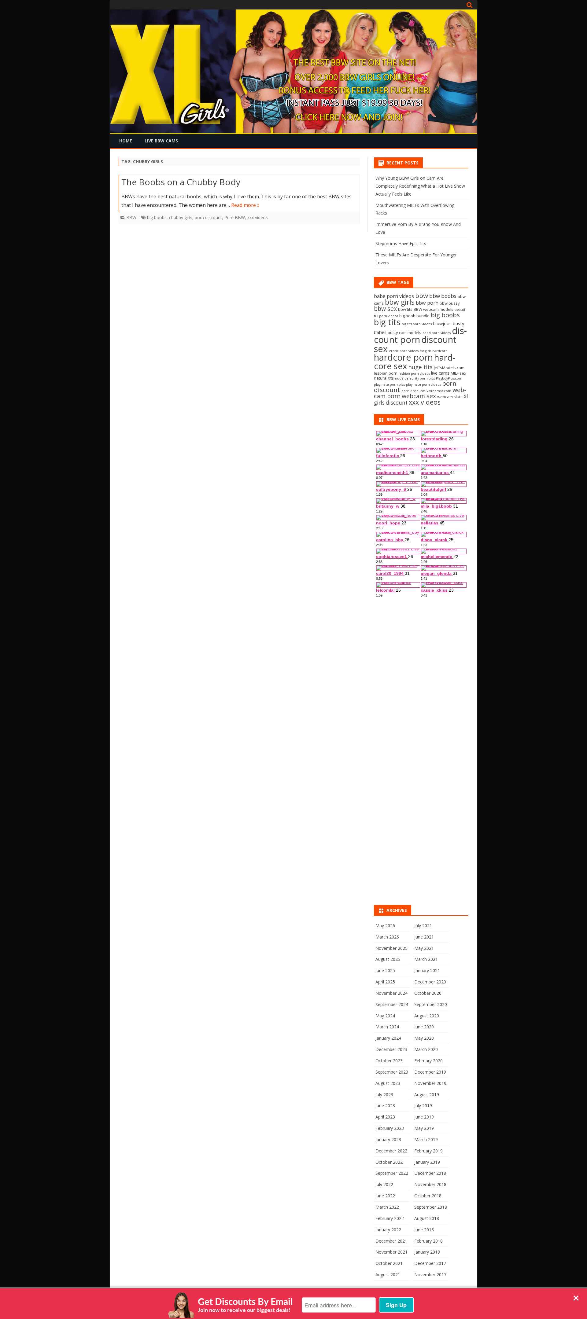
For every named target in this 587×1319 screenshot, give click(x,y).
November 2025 (391, 948)
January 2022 (388, 1230)
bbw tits (405, 309)
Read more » (245, 205)
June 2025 (385, 970)
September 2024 (391, 1004)
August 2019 (426, 1094)
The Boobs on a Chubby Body (180, 182)
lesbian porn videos (414, 373)
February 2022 (389, 1218)
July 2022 (384, 1184)
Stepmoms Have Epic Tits (400, 243)
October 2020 (427, 993)
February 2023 (389, 1128)
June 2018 (424, 1230)
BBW (131, 217)
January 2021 (427, 970)
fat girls (425, 351)
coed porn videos (437, 333)
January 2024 (388, 1038)
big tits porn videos (417, 324)
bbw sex (385, 308)
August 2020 (426, 1016)
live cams (440, 373)
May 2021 (424, 948)
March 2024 (387, 1027)
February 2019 (428, 1151)
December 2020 (430, 982)
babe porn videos (394, 296)
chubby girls (180, 217)
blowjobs (442, 323)
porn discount (208, 217)
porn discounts (413, 391)
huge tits (420, 367)
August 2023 (387, 1083)
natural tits (384, 378)
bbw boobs (442, 295)
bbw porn (427, 302)
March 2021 (426, 959)
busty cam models (404, 332)
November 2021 (391, 1252)
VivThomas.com (438, 391)
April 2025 (385, 982)
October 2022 (389, 1162)
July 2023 (384, 1094)
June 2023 (385, 1105)
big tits (387, 322)
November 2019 (430, 1083)
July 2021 (423, 925)
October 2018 (427, 1196)
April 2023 (385, 1117)
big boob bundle (414, 315)
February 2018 (428, 1241)
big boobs (157, 217)
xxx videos (257, 217)
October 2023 (389, 1061)
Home (125, 141)
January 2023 (388, 1139)
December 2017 (430, 1263)
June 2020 (424, 1027)
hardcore (440, 351)
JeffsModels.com (449, 367)
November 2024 (391, 993)
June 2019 (424, 1117)
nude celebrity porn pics (415, 378)
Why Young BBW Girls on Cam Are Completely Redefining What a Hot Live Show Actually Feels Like (420, 186)
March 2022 (387, 1207)
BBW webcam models (433, 309)
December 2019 (430, 1072)
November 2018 (430, 1184)
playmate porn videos (423, 384)
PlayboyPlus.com (449, 378)
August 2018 (426, 1218)
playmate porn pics (389, 384)
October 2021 (389, 1263)
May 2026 (385, 925)
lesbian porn (385, 373)
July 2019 (423, 1105)
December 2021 (391, 1241)
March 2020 (426, 1049)
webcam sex (419, 396)
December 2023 (391, 1049)
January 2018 (427, 1252)
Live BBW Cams (161, 141)
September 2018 (430, 1207)
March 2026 (387, 937)
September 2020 (430, 1004)
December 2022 (391, 1151)
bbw (421, 295)
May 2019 (424, 1128)
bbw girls (400, 302)
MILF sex (458, 373)
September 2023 (391, 1072)
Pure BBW (234, 217)
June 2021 (424, 937)
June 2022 (385, 1196)
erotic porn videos (404, 351)
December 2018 (430, 1173)
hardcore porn (403, 357)
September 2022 (391, 1173)
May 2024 (385, 1016)
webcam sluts (450, 396)
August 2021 (387, 1274)
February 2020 (428, 1061)
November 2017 (430, 1274)
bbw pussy (450, 303)
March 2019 (426, 1139)
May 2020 (424, 1038)
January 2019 (427, 1162)
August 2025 (387, 959)
